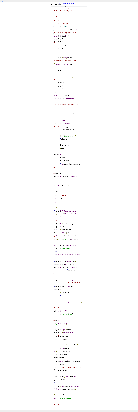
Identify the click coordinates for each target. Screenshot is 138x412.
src (54, 3)
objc (73, 3)
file (66, 6)
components (77, 3)
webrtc (52, 3)
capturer (80, 3)
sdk (71, 3)
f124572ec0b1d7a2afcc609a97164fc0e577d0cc (63, 3)
